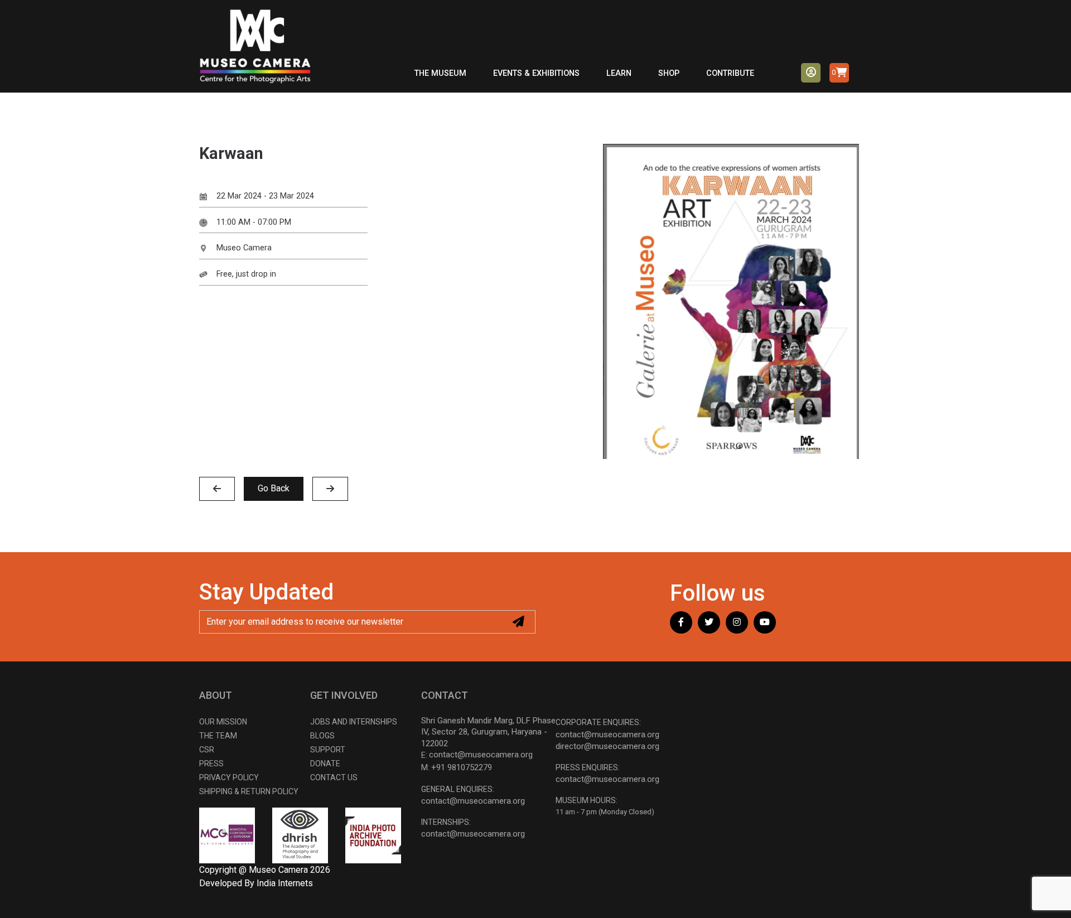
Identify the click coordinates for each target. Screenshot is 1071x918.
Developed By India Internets (256, 883)
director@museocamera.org (607, 746)
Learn (618, 73)
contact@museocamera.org (481, 755)
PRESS (211, 763)
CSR (206, 749)
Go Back (274, 488)
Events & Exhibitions (536, 73)
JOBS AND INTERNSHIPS (353, 721)
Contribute (730, 73)
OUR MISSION (223, 721)
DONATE (325, 763)
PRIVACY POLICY (229, 777)
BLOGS (322, 735)
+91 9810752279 (461, 767)
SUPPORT (327, 749)
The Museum (440, 73)
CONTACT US (334, 777)
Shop (668, 73)
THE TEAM (218, 735)
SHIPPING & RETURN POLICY (248, 791)
